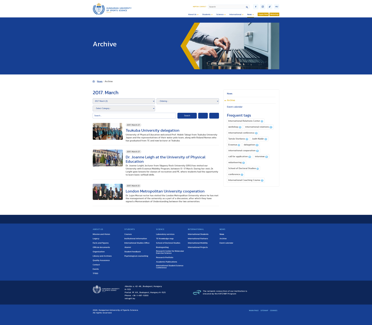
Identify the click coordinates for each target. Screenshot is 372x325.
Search (187, 116)
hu (276, 7)
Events (96, 269)
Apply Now (263, 14)
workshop (234, 127)
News (249, 14)
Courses (128, 234)
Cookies (274, 310)
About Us (192, 14)
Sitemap (264, 310)
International (235, 14)
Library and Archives (102, 256)
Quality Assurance (101, 260)
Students (206, 14)
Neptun (196, 6)
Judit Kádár (259, 139)
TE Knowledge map (165, 239)
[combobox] (229, 7)
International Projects (198, 247)
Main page (254, 310)
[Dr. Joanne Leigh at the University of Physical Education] (108, 158)
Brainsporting (162, 247)
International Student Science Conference (169, 267)
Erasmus (233, 145)
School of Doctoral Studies (243, 168)
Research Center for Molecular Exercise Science (170, 252)
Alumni (127, 247)
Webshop (274, 14)
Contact (202, 6)
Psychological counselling (136, 256)
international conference (242, 133)
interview (261, 156)
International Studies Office (137, 243)
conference (235, 174)
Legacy (96, 239)
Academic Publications (166, 262)
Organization (99, 252)
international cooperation (243, 150)
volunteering (236, 162)
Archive (231, 100)
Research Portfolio (164, 257)
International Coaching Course (245, 180)
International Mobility (198, 243)
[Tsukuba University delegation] (108, 131)
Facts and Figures (101, 243)
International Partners (198, 239)
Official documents (101, 247)
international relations (258, 127)
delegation (251, 145)
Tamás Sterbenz (238, 139)
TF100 (95, 273)
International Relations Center (245, 121)
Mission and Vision (101, 234)
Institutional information (135, 239)
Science (220, 14)
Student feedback (132, 252)
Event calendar (235, 107)
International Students (198, 234)
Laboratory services (165, 234)
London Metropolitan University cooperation (165, 191)
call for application (239, 156)
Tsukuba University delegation (152, 130)
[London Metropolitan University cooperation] (108, 192)
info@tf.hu (130, 299)
